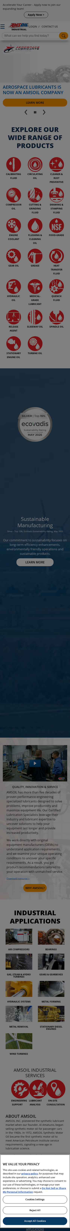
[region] (35, 1191)
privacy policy (29, 1173)
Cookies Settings (34, 1199)
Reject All (34, 1210)
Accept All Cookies (35, 1221)
